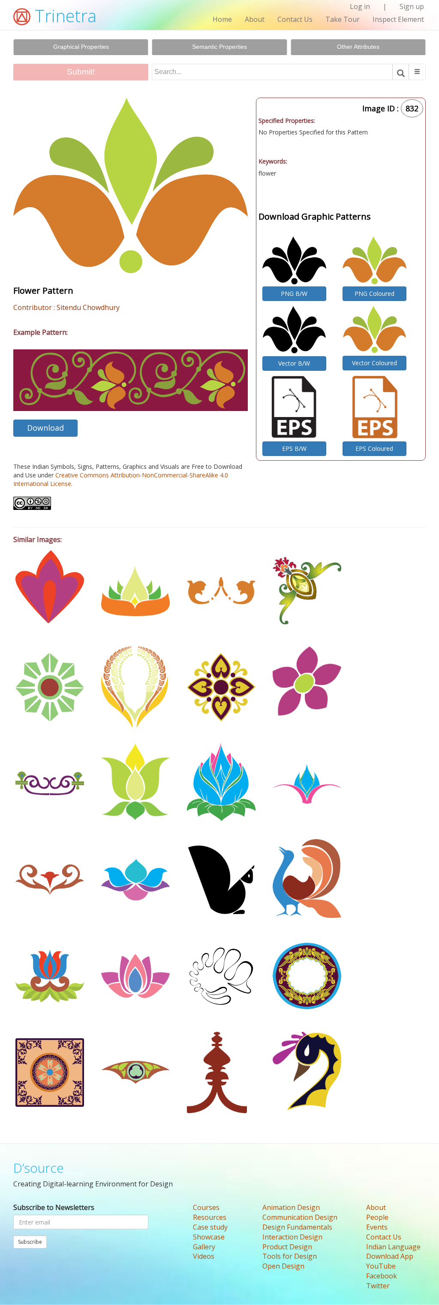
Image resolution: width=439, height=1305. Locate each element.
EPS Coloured (374, 448)
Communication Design (299, 1217)
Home (222, 19)
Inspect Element (398, 19)
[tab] (81, 47)
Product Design (287, 1246)
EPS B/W (294, 448)
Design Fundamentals (297, 1227)
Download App (389, 1256)
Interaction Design (292, 1237)
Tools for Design (289, 1256)
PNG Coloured (374, 293)
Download (45, 428)
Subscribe (30, 1241)
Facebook (381, 1276)
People (377, 1217)
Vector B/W (294, 363)
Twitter (378, 1285)
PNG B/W (294, 293)
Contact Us (295, 19)
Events (377, 1227)
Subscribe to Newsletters (53, 1207)
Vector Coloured (374, 363)
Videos (203, 1256)
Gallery (204, 1246)
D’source (38, 1168)
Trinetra (63, 15)
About (255, 19)
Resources (209, 1217)
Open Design (283, 1266)
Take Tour (342, 19)
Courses (206, 1207)
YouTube (381, 1266)
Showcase (209, 1237)
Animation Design (291, 1207)
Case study (210, 1227)
